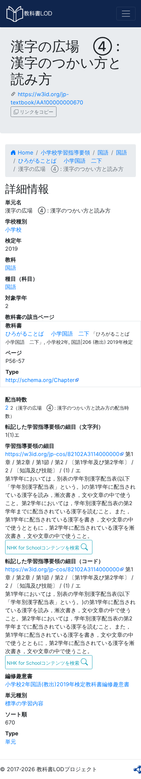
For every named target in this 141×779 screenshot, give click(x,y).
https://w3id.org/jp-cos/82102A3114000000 (62, 454)
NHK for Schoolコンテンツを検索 (44, 547)
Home (24, 152)
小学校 (13, 229)
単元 (10, 741)
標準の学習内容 (24, 703)
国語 (103, 152)
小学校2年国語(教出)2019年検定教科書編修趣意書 (67, 684)
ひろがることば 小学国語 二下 (60, 160)
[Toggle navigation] (126, 13)
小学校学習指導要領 (65, 152)
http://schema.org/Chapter (40, 380)
